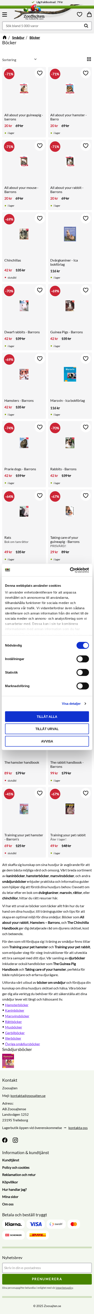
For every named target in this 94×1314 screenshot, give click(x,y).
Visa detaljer (71, 703)
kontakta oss (78, 1128)
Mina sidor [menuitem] (10, 1196)
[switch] (83, 658)
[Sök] (86, 26)
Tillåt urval (47, 729)
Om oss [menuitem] (8, 1204)
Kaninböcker (14, 1010)
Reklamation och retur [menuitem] (19, 1174)
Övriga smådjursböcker (22, 1044)
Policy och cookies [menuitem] (16, 1167)
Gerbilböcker (15, 1033)
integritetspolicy (64, 1287)
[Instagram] (15, 1140)
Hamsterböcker (16, 1005)
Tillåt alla (47, 716)
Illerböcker (13, 1038)
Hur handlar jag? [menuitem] (14, 1189)
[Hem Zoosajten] (40, 12)
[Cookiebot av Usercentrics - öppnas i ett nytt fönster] (70, 570)
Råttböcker (13, 1022)
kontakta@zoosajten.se (27, 1095)
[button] (5, 14)
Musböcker (13, 1027)
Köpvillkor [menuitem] (10, 1182)
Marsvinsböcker (17, 1016)
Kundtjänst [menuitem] (10, 1160)
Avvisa (47, 741)
